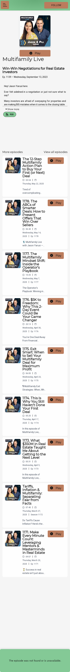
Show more (13, 109)
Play (38, 53)
